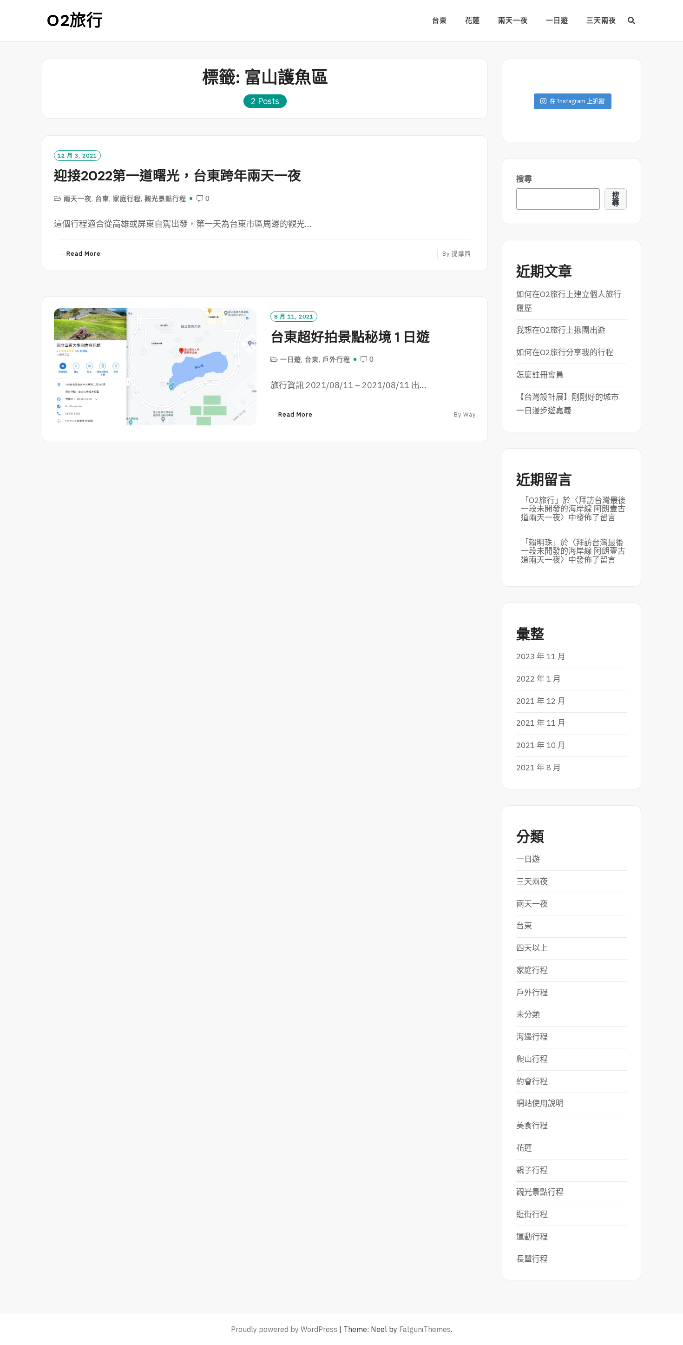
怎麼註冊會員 (540, 375)
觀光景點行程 (165, 198)
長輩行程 (532, 1259)
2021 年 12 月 (540, 701)
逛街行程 (532, 1214)
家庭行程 (127, 198)
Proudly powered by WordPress (284, 1329)
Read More (83, 254)
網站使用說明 (540, 1103)
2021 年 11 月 (540, 723)
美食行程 (532, 1125)
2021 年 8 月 (538, 767)
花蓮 (472, 20)
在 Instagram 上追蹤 (577, 101)
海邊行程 (532, 1037)
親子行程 (532, 1170)
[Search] (632, 20)
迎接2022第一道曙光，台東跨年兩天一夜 (177, 176)
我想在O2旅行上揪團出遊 (560, 330)
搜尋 (524, 179)
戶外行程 (336, 359)
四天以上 (532, 948)
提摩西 (461, 254)
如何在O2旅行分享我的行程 (564, 352)
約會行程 (532, 1081)
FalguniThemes (425, 1329)
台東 (439, 20)
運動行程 (532, 1237)
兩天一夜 (513, 20)
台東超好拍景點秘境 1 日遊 (350, 337)
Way (469, 414)
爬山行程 (532, 1059)
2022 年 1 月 (538, 679)
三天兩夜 (601, 20)
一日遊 (557, 20)
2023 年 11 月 (540, 656)
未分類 (528, 1014)
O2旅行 (74, 20)
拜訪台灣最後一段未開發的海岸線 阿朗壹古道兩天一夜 (573, 509)
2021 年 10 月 (540, 745)
